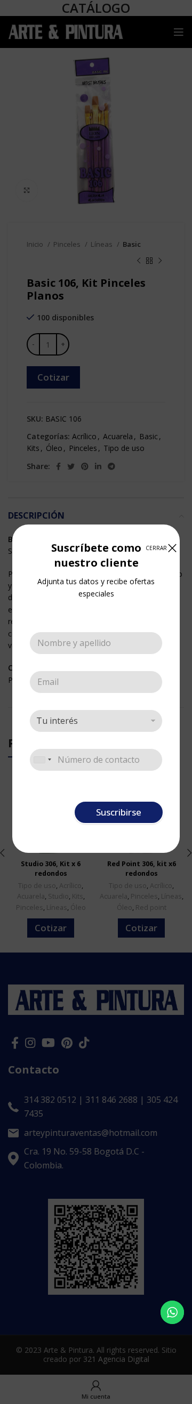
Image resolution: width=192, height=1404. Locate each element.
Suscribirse (118, 812)
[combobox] (42, 760)
